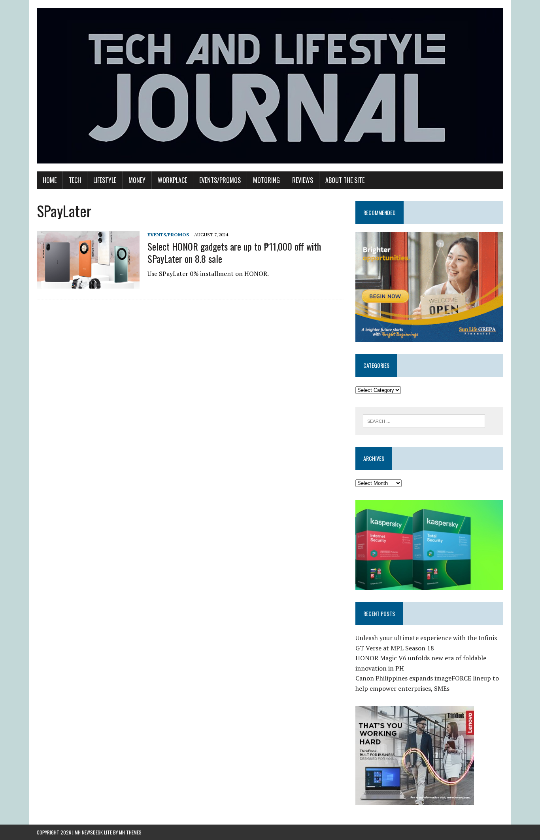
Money (136, 180)
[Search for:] (424, 420)
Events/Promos (220, 180)
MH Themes (130, 832)
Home (50, 180)
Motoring (266, 180)
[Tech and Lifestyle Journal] (270, 85)
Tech (75, 180)
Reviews (302, 180)
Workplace (172, 180)
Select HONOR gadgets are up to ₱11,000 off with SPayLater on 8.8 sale (234, 252)
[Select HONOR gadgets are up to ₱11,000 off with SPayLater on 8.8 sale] (88, 283)
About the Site (344, 180)
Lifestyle (104, 180)
